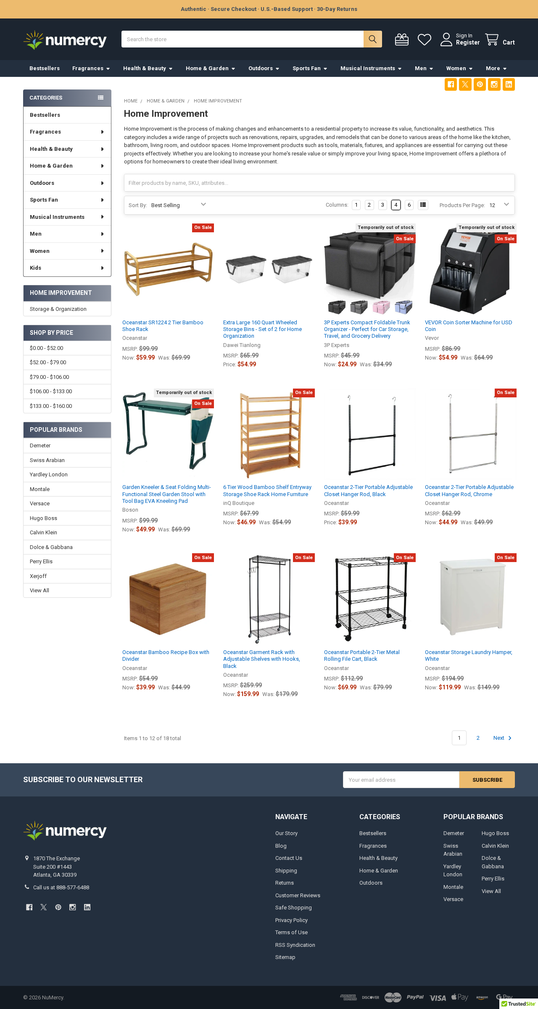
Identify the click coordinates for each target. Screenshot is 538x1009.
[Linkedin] (509, 84)
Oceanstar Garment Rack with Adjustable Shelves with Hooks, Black (261, 659)
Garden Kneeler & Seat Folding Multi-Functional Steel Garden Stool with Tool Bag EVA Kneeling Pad (166, 494)
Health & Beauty (144, 68)
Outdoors (260, 68)
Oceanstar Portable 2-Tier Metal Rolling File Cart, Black (362, 655)
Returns (284, 883)
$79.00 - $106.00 (49, 377)
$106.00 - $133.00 (51, 391)
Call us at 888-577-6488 (61, 887)
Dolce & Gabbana (51, 547)
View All (39, 590)
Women (456, 68)
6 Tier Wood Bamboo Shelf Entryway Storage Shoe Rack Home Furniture (267, 490)
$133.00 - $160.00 (51, 406)
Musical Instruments (367, 68)
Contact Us (288, 858)
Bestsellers (44, 68)
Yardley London (49, 474)
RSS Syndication (295, 945)
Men (421, 68)
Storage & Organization (58, 309)
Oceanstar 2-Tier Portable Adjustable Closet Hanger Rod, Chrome (469, 490)
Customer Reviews (297, 895)
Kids (35, 268)
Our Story (286, 833)
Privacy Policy (291, 920)
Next (499, 738)
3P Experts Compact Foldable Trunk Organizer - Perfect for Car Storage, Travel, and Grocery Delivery (367, 329)
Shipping (286, 870)
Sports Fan (307, 68)
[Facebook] (451, 84)
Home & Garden (207, 68)
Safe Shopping (293, 907)
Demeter (40, 445)
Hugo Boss (43, 518)
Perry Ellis (41, 561)
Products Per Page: (462, 205)
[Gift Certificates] (403, 39)
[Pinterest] (480, 84)
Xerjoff (38, 576)
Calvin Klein (43, 532)
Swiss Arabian (47, 460)
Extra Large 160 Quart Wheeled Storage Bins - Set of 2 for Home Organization (262, 329)
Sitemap (285, 957)
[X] (465, 84)
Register (468, 42)
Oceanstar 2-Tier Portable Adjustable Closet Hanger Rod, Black (368, 490)
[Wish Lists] (426, 39)
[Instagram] (494, 84)
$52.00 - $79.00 (48, 362)
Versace (40, 503)
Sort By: (138, 205)
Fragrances (87, 68)
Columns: (337, 205)
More (493, 68)
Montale (40, 489)
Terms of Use (291, 932)
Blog (281, 846)
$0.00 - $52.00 (46, 348)
